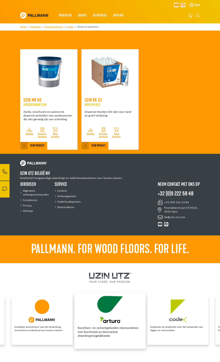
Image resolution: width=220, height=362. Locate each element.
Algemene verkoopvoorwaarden (36, 193)
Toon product (37, 145)
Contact (62, 191)
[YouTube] (176, 5)
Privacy (27, 206)
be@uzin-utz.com (174, 217)
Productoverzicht (53, 27)
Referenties (100, 15)
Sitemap (28, 211)
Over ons (118, 15)
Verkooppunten (66, 196)
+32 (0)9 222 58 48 (175, 194)
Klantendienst (65, 207)
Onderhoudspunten (69, 202)
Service (82, 15)
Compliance (30, 200)
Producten (65, 15)
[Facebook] (183, 5)
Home (23, 27)
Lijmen (70, 27)
